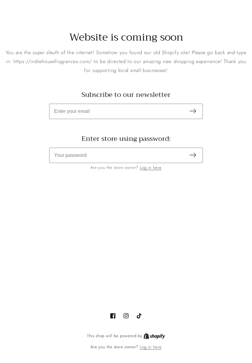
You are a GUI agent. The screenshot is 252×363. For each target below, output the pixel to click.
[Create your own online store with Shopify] (154, 336)
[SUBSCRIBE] (192, 111)
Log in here (151, 167)
